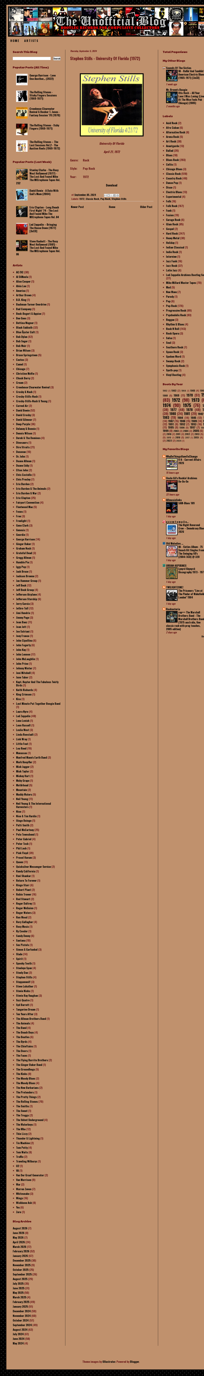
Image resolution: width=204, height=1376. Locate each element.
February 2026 (21, 1251)
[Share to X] (111, 195)
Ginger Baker (23, 544)
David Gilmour (24, 420)
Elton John (22, 470)
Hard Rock (172, 233)
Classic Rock (92, 198)
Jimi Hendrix (23, 613)
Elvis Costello (24, 475)
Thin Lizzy (22, 1134)
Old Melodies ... (174, 543)
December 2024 (22, 1311)
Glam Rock (172, 224)
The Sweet (22, 1111)
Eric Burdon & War (26, 493)
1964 (183, 390)
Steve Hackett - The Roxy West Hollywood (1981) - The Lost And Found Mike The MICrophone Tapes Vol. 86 (38, 247)
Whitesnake (22, 1194)
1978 (189, 409)
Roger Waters (24, 913)
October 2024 (21, 1320)
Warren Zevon (23, 1189)
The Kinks (21, 1074)
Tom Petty (22, 1148)
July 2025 (18, 1283)
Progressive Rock (176, 310)
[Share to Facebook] (114, 195)
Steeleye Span (24, 968)
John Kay (21, 650)
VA (17, 1170)
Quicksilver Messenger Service (33, 867)
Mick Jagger (23, 767)
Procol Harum (24, 857)
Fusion (170, 215)
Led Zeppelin (23, 716)
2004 (186, 431)
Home (14, 41)
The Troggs (22, 1115)
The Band (21, 1028)
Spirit (19, 959)
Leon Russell (23, 725)
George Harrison (25, 539)
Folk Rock (171, 206)
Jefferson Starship (26, 599)
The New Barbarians (27, 1088)
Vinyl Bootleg (173, 375)
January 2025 (20, 1306)
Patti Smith (22, 825)
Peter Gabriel (23, 839)
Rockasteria (173, 609)
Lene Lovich (22, 721)
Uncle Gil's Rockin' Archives (181, 478)
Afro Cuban (172, 128)
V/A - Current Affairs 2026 (189, 461)
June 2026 (18, 1233)
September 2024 (22, 1325)
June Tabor (22, 677)
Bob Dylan (21, 337)
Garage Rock (173, 220)
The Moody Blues (25, 1078)
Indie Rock (172, 252)
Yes (18, 1207)
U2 (17, 1166)
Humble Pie (22, 562)
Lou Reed (21, 748)
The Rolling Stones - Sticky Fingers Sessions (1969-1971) (43, 95)
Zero (18, 1212)
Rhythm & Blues (175, 324)
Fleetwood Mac (24, 507)
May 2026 (18, 1237)
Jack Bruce (22, 571)
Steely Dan (22, 973)
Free (18, 516)
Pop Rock (105, 198)
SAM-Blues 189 (186, 503)
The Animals (23, 1023)
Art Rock (171, 141)
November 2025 (22, 1265)
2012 (187, 434)
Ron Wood (21, 917)
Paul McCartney (25, 830)
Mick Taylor (22, 771)
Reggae (170, 320)
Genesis (20, 530)
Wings (19, 1198)
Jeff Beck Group (25, 590)
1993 (193, 424)
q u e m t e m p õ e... (177, 522)
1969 (176, 395)
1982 (200, 414)
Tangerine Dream (25, 1009)
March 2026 (19, 1247)
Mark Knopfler (24, 762)
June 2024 (19, 1339)
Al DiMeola (22, 277)
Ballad (169, 151)
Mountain (21, 790)
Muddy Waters (24, 794)
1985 (193, 418)
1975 (187, 405)
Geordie (20, 535)
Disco (169, 187)
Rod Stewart (23, 899)
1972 (81, 198)
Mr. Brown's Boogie (176, 90)
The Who (21, 1129)
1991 (171, 424)
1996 (182, 427)
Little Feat (22, 744)
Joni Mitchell (23, 673)
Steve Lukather (24, 986)
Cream (19, 383)
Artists (31, 41)
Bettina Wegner (25, 323)
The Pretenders (25, 1092)
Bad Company (23, 309)
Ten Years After (24, 1014)
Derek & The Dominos (28, 438)
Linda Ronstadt (25, 734)
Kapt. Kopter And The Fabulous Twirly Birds (37, 683)
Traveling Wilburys (26, 1161)
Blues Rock (172, 160)
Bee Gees (21, 318)
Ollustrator (108, 1362)
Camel (19, 364)
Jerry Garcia (23, 604)
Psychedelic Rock (176, 315)
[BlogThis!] (108, 195)
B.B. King (21, 300)
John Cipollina (24, 640)
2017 (187, 437)
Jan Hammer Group (26, 581)
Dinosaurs (22, 442)
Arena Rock (172, 137)
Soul (168, 343)
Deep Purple (23, 424)
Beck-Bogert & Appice (28, 314)
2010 (168, 434)
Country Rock (174, 178)
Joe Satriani (23, 631)
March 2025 (19, 1297)
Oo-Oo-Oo (183, 481)
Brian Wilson (23, 350)
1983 (166, 417)
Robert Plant (23, 890)
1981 (187, 413)
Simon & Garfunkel (27, 949)
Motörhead (22, 785)
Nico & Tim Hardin (26, 816)
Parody (170, 296)
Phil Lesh (21, 848)
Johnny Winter (24, 668)
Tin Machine (23, 1143)
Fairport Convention (27, 502)
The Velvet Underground (30, 1120)
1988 (182, 421)
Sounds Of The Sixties (178, 68)
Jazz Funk (171, 261)
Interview (171, 256)
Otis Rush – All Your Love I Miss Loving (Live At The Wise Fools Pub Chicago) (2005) (191, 98)
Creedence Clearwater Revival (33, 387)
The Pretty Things (26, 1097)
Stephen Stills (119, 198)
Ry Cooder (22, 931)
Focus (19, 511)
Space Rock (172, 352)
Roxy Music (22, 926)
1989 (194, 421)
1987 (171, 421)
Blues (169, 155)
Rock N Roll (172, 329)
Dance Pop (172, 183)
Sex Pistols (22, 945)
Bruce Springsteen (26, 355)
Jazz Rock (171, 266)
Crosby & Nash (24, 392)
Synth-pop (172, 370)
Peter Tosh (22, 844)
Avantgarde (172, 146)
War (18, 1184)
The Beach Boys (25, 1032)
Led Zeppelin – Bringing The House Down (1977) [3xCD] (43, 227)
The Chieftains (24, 1046)
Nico (18, 811)
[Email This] (105, 195)
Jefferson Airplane (26, 594)
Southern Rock (174, 347)
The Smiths (22, 1106)
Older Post (146, 207)
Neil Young (22, 799)
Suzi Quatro (23, 1000)
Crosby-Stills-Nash (27, 396)
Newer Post (77, 207)
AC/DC (19, 272)
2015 (169, 437)
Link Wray (21, 739)
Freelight (21, 521)
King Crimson (24, 694)
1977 (173, 409)
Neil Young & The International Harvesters (33, 805)
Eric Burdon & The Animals (31, 489)
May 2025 (18, 1293)
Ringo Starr (22, 885)
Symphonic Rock (175, 366)
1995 (171, 427)
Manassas (21, 753)
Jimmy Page (22, 617)
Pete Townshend (25, 834)
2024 (179, 440)
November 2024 (22, 1316)
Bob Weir (21, 346)
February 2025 (21, 1302)
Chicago (20, 369)
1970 (189, 395)
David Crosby (23, 415)
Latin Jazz (171, 270)
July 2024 (18, 1334)
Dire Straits (23, 447)
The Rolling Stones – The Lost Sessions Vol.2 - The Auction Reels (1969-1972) (44, 145)
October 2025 (21, 1270)
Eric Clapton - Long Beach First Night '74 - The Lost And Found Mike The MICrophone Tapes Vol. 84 (44, 212)
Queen (19, 862)
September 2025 (22, 1274)
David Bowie (23, 410)
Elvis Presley (23, 479)
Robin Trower (23, 894)
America (20, 291)
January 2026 (20, 1256)
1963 (173, 390)
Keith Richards (24, 690)
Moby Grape (22, 781)
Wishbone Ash (24, 1203)
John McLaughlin (25, 659)
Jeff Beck (21, 585)
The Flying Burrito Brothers (32, 1060)
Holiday (170, 243)
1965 (192, 390)
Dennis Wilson (24, 433)
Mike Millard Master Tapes (181, 283)
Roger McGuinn (24, 908)
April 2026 (19, 1242)
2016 (177, 437)
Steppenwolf (23, 982)
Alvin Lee (21, 286)
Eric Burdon (23, 484)
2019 (196, 437)
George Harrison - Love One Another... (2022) (42, 76)
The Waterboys (24, 1124)
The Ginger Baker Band (29, 1065)
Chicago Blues (174, 169)
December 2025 (22, 1260)
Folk (168, 201)
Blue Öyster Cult (25, 332)
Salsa (169, 338)
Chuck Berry (23, 378)
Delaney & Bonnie (26, 429)
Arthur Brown (24, 295)
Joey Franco (22, 636)
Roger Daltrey (24, 903)
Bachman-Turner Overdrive (31, 304)
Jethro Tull (22, 608)
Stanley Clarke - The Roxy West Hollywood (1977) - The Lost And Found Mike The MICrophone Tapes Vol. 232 (38, 176)
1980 (172, 413)
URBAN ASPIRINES (176, 566)
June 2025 (18, 1288)
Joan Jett (21, 627)
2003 (176, 431)
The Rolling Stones (27, 1101)
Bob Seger (22, 341)
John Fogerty (23, 645)
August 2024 (20, 1330)
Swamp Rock (173, 361)
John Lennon (23, 654)
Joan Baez (21, 622)
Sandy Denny (23, 936)
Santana (20, 940)
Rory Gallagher (24, 922)
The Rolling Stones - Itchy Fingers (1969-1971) (44, 126)
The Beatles (22, 1037)
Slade (19, 954)
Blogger (134, 1362)
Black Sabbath (24, 327)
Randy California (25, 871)
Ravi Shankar (23, 876)
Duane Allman (24, 461)
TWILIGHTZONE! (174, 587)
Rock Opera (172, 333)
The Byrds (21, 1042)
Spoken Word (173, 356)
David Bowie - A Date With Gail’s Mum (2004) (43, 192)
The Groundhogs (25, 1069)
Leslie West (22, 730)
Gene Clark (22, 525)
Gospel (170, 229)
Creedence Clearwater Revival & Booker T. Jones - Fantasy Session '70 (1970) (44, 112)
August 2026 (20, 1228)
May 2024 (18, 1343)
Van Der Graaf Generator (30, 1175)
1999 (166, 431)
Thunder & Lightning (28, 1138)
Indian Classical (175, 247)
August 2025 (20, 1279)
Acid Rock (171, 123)
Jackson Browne (25, 576)
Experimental (173, 197)
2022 (169, 440)
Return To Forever (26, 880)
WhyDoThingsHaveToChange (181, 456)
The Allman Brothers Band (31, 1019)
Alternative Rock (175, 132)
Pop (168, 301)
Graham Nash (23, 548)
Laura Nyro (22, 711)
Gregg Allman (23, 558)
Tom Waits (22, 1152)
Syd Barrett (22, 1005)
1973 (195, 400)
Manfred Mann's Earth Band (31, 757)
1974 (167, 405)
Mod (168, 287)
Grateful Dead (24, 553)
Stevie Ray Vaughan (27, 995)
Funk (169, 210)
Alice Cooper (23, 281)
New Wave (171, 292)
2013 (197, 434)
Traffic (19, 1157)
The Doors (22, 1051)
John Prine (22, 664)
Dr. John (20, 456)
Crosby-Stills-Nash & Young (31, 401)
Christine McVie (25, 373)
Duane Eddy (22, 465)
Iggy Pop (21, 567)
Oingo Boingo (24, 821)
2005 (196, 431)
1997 (192, 427)
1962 (165, 390)
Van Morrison (23, 1180)
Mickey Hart (23, 776)
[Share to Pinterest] (117, 195)
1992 (182, 424)
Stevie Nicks (23, 991)
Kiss (18, 699)
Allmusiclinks (174, 500)
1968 (165, 395)
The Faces (21, 1055)
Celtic (169, 164)
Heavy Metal (172, 238)
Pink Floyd (22, 853)
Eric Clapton (23, 498)
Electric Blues (174, 192)
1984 (180, 418)
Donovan (21, 452)
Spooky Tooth (24, 963)
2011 (178, 434)
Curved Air (22, 406)
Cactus (20, 360)
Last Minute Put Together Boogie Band (38, 704)
